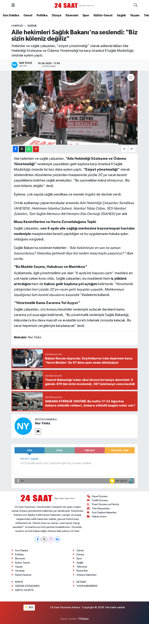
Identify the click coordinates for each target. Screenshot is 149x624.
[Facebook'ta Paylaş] (15, 149)
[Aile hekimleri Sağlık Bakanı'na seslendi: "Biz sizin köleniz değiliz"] (74, 108)
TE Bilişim (83, 618)
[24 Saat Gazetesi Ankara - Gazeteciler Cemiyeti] (74, 5)
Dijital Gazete (23, 574)
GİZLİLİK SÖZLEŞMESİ (27, 586)
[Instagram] (51, 539)
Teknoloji (81, 566)
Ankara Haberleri (86, 574)
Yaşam (135, 15)
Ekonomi (72, 15)
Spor (85, 15)
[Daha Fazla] (36, 149)
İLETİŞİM (81, 582)
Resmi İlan (82, 570)
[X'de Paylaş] (22, 149)
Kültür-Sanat (103, 15)
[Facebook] (38, 539)
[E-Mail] (38, 432)
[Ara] (136, 5)
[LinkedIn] (57, 539)
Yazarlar (20, 570)
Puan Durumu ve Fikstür (105, 504)
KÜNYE (19, 582)
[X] (44, 539)
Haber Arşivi (99, 516)
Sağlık (121, 15)
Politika (42, 15)
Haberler (17, 26)
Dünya (56, 15)
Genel (27, 15)
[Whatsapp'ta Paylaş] (29, 149)
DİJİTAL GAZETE (24, 590)
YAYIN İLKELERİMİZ (87, 586)
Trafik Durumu (100, 500)
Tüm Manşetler (101, 508)
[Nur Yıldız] (23, 426)
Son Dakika (11, 15)
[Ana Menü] (13, 5)
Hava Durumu (100, 496)
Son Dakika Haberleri (104, 512)
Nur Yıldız (42, 423)
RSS (30, 607)
